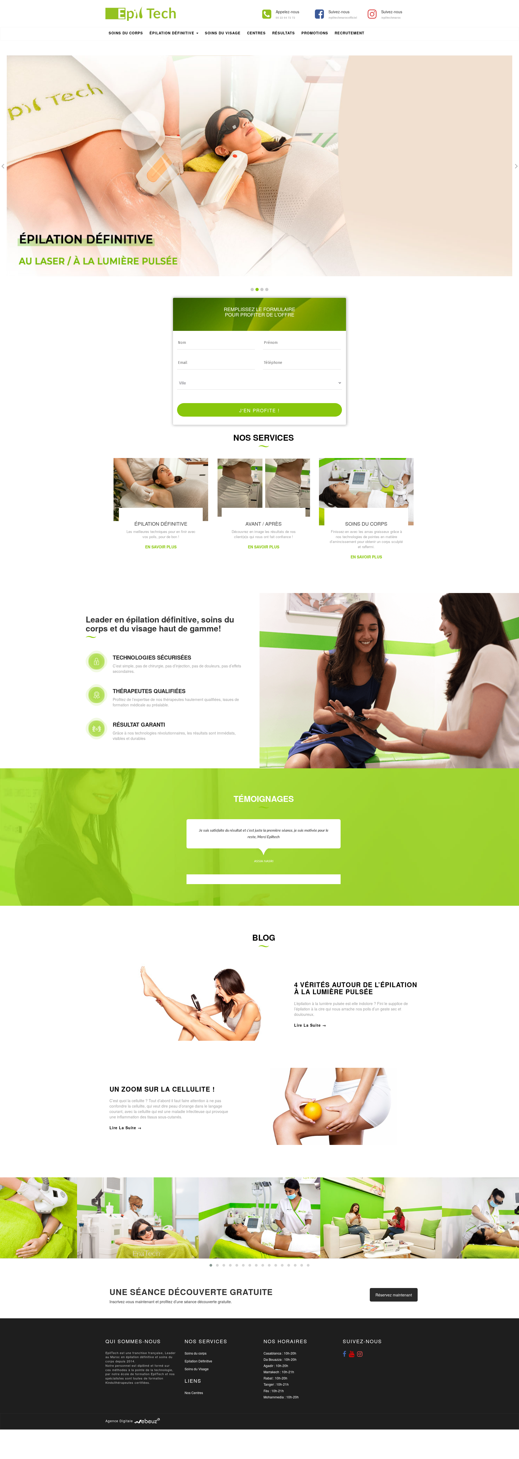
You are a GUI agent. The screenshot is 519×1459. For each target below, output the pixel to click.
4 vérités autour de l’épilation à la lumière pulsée (355, 988)
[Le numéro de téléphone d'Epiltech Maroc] (266, 14)
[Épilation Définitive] (161, 489)
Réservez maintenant (393, 1294)
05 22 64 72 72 (285, 17)
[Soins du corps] (366, 491)
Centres (256, 32)
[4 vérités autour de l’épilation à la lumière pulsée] (197, 1001)
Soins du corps (126, 32)
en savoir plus (161, 546)
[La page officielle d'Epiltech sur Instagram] (372, 14)
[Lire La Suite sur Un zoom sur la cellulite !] (329, 1105)
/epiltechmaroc (391, 17)
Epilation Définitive (198, 1361)
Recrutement (349, 32)
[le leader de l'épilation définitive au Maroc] (140, 13)
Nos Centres (194, 1392)
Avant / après (263, 523)
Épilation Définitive (172, 32)
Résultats (283, 32)
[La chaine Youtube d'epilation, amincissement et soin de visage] (351, 1354)
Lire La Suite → (310, 1025)
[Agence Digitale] (147, 1420)
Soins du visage (223, 32)
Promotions (314, 32)
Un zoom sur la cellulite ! (162, 1088)
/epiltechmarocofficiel (342, 17)
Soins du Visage (197, 1368)
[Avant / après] (263, 487)
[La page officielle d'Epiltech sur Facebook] (319, 14)
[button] (252, 289)
